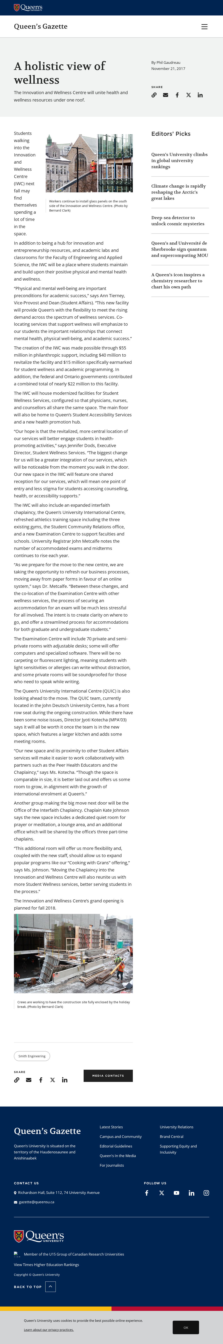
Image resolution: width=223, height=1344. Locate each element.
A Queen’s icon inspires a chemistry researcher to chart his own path (178, 281)
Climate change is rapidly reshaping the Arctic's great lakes (178, 192)
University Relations (176, 1126)
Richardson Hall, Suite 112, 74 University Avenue (59, 1192)
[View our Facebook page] (146, 1193)
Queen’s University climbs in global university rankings (179, 160)
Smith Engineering (32, 1056)
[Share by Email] (168, 94)
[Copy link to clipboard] (156, 94)
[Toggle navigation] (204, 26)
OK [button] (186, 1327)
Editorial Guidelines (116, 1146)
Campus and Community (121, 1136)
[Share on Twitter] (191, 94)
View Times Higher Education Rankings (46, 1264)
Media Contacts (108, 1075)
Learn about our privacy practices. (49, 1330)
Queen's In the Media (118, 1155)
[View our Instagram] (206, 1193)
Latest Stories (111, 1126)
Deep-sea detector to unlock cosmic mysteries (177, 221)
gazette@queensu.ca (36, 1201)
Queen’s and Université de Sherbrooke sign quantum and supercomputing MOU (179, 249)
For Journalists (112, 1165)
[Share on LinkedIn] (203, 94)
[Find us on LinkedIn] (191, 1193)
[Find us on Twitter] (161, 1193)
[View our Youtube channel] (176, 1193)
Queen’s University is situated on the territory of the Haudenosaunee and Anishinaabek (45, 1152)
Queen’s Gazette (41, 26)
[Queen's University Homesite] (39, 1240)
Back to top (28, 1287)
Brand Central (171, 1136)
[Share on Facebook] (179, 94)
